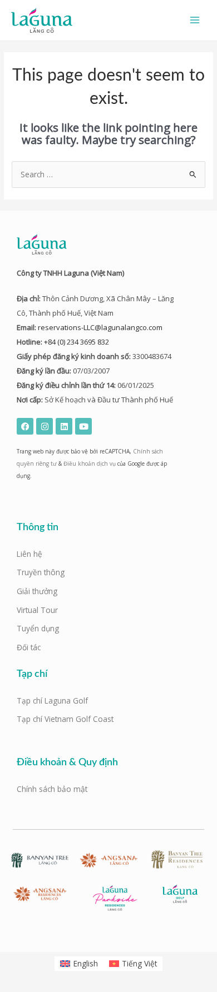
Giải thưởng (37, 591)
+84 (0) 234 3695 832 (76, 342)
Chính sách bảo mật (52, 789)
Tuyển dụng (38, 628)
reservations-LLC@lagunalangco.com (100, 327)
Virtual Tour (37, 610)
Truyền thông (41, 572)
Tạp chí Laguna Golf (52, 700)
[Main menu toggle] (195, 20)
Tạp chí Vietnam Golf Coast (65, 719)
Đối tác (29, 647)
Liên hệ (29, 554)
